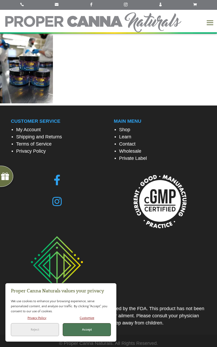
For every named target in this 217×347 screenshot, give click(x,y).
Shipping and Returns (39, 136)
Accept (87, 329)
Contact (127, 144)
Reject (35, 329)
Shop (124, 129)
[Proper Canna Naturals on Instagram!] (57, 202)
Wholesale (130, 151)
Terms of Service (34, 144)
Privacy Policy (31, 151)
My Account (28, 129)
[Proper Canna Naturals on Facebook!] (57, 180)
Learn (125, 136)
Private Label (133, 158)
